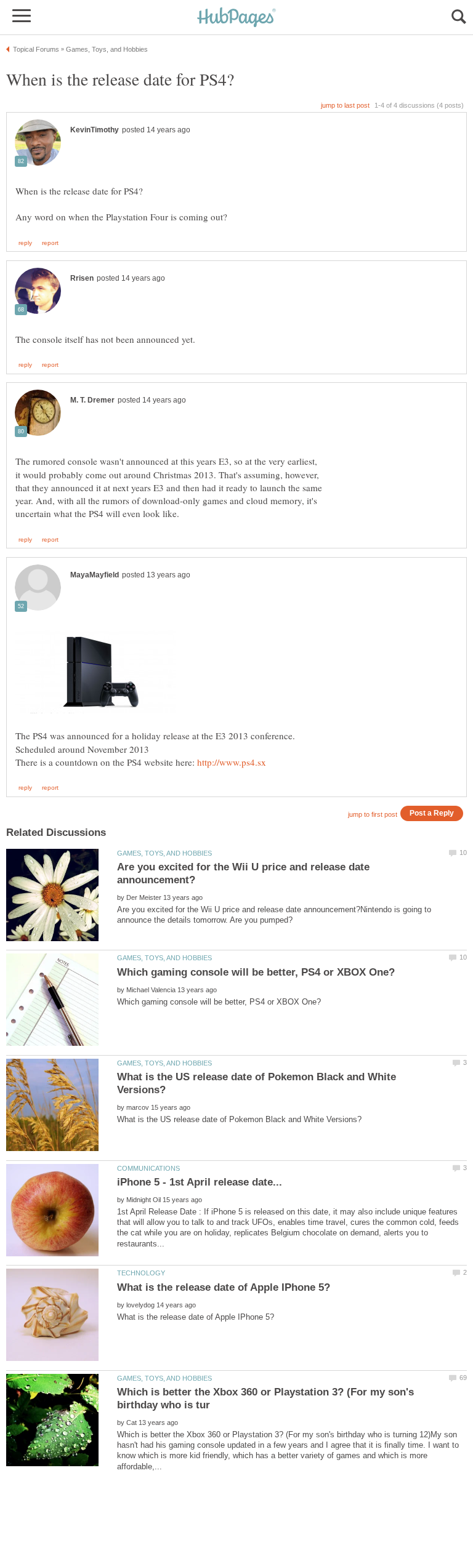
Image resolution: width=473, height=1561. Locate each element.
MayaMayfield (94, 575)
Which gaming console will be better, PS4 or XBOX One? (256, 972)
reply (25, 243)
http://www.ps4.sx (231, 762)
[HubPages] (236, 18)
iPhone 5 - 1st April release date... (199, 1182)
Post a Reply (432, 813)
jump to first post (372, 814)
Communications (148, 1168)
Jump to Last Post (345, 105)
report (50, 243)
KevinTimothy (94, 130)
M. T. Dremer (92, 400)
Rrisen (82, 278)
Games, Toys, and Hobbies (164, 853)
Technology (141, 1273)
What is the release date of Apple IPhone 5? (223, 1287)
